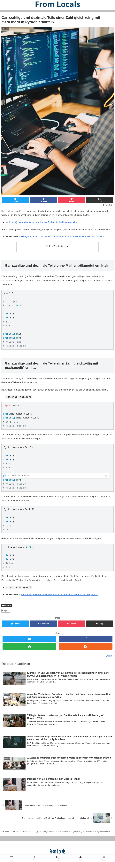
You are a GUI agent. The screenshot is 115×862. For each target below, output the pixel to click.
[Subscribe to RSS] (85, 646)
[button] (106, 476)
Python (7, 611)
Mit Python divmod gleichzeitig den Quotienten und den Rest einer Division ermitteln (62, 236)
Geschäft (7, 606)
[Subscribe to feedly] (29, 646)
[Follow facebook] (85, 639)
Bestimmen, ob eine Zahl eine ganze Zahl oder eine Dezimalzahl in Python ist (59, 594)
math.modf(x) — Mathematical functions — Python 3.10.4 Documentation (41, 222)
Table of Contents (54, 246)
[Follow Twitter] (29, 639)
